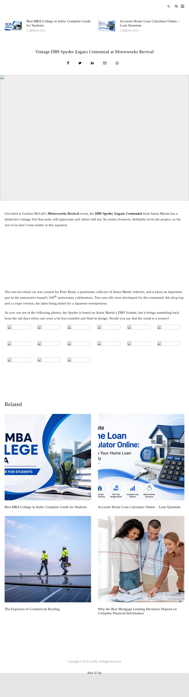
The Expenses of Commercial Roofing (32, 609)
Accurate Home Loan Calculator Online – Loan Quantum (150, 23)
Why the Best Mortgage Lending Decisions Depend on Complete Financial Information (137, 611)
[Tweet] (80, 63)
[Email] (104, 63)
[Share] (68, 63)
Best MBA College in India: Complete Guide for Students (59, 23)
